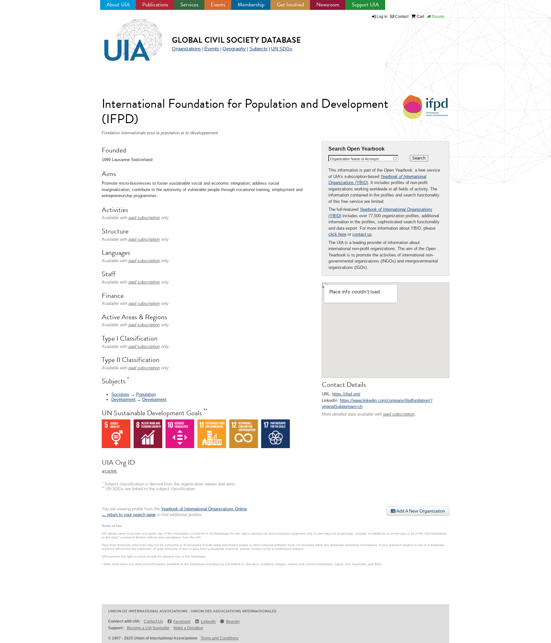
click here (337, 234)
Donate (437, 16)
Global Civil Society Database (236, 40)
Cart (420, 16)
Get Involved (290, 5)
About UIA (118, 5)
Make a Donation (188, 628)
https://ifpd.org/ (346, 394)
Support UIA (365, 5)
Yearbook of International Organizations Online (204, 508)
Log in (382, 16)
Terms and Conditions (220, 638)
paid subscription (399, 414)
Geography (234, 48)
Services (189, 5)
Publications (155, 5)
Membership (251, 5)
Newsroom (327, 5)
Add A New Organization (420, 511)
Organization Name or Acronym (354, 159)
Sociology (120, 394)
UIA (126, 36)
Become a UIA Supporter (148, 628)
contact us (362, 234)
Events (218, 5)
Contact (401, 16)
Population (146, 394)
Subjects (258, 48)
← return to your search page (129, 514)
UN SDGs (281, 48)
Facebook (181, 621)
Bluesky (233, 621)
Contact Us (153, 621)
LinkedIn (208, 621)
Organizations (186, 48)
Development (123, 399)
